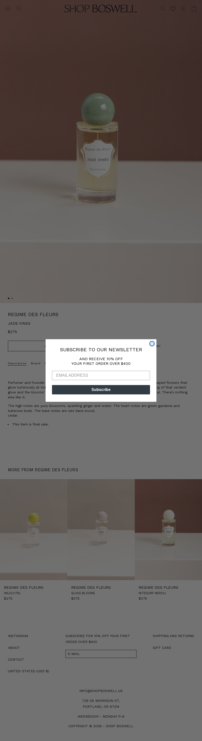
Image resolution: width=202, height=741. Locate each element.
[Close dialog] (152, 343)
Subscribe (101, 389)
